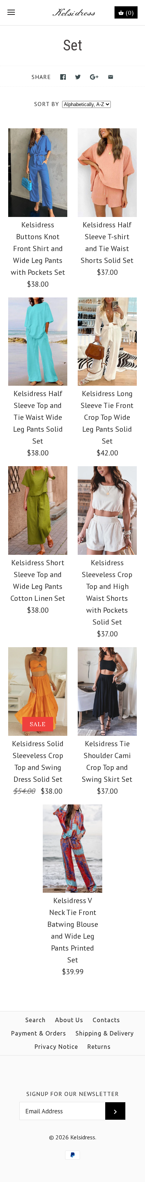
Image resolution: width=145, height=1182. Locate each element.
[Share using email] (110, 77)
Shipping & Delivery (104, 1033)
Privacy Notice (56, 1046)
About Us (69, 1020)
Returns (99, 1046)
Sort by (46, 104)
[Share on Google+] (94, 77)
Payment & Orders (38, 1033)
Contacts (106, 1020)
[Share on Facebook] (63, 77)
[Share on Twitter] (78, 77)
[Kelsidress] (73, 13)
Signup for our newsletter (72, 1093)
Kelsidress (82, 1137)
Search (35, 1020)
